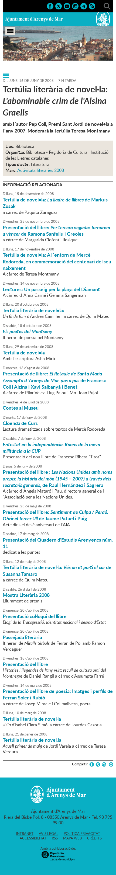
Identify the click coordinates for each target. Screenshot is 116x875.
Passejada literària (22, 637)
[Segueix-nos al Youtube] (66, 6)
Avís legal (48, 833)
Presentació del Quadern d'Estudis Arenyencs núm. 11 (58, 543)
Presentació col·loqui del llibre (35, 616)
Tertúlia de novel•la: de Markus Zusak (55, 203)
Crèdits (94, 838)
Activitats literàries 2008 (40, 170)
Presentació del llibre (25, 664)
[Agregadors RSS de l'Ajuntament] (91, 6)
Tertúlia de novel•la (24, 352)
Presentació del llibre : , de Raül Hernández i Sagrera (57, 478)
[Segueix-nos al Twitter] (58, 6)
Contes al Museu (21, 407)
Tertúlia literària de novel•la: (33, 310)
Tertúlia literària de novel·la (32, 718)
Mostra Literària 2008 (26, 594)
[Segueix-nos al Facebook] (50, 6)
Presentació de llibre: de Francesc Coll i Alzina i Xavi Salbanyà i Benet (54, 380)
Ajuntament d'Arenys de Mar (34, 19)
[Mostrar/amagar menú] (10, 31)
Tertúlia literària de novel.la (32, 739)
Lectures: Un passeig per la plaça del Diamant (51, 289)
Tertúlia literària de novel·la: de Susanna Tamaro (57, 570)
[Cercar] (107, 6)
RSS (55, 838)
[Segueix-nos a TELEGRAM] (83, 6)
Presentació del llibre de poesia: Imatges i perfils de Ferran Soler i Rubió (58, 694)
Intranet (24, 833)
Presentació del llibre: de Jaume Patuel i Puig (55, 515)
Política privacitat (82, 833)
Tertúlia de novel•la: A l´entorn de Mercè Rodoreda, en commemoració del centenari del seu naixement (57, 261)
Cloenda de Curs (20, 423)
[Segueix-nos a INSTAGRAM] (75, 6)
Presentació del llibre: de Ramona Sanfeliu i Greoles (56, 230)
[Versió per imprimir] (110, 764)
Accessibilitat (33, 838)
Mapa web (72, 838)
